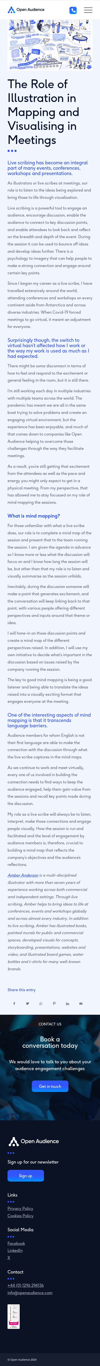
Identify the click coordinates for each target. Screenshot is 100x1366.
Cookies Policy (20, 1215)
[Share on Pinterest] (54, 1003)
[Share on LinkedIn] (67, 1003)
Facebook (16, 1243)
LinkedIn (15, 1250)
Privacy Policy (20, 1208)
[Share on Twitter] (27, 1003)
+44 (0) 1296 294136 (26, 1285)
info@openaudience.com (30, 1292)
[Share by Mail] (81, 1003)
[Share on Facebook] (14, 1003)
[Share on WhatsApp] (41, 1003)
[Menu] (85, 10)
